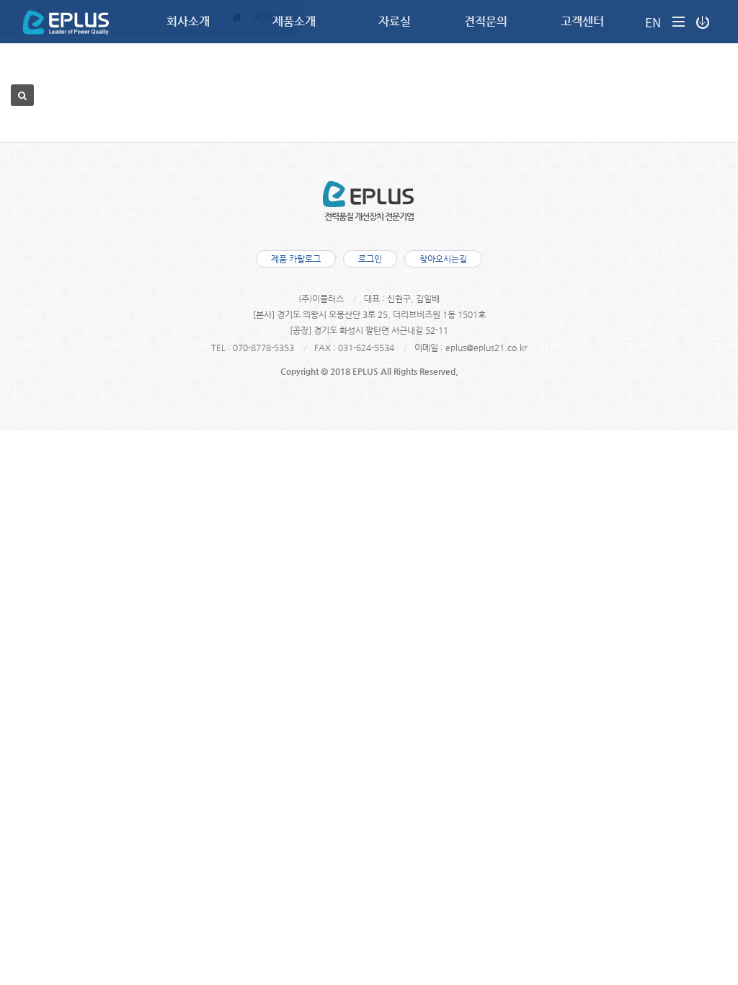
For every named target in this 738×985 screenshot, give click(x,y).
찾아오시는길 (443, 259)
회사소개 (188, 21)
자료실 (394, 21)
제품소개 (294, 21)
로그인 (370, 259)
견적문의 (485, 21)
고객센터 (582, 21)
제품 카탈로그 (296, 259)
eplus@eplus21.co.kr (486, 348)
